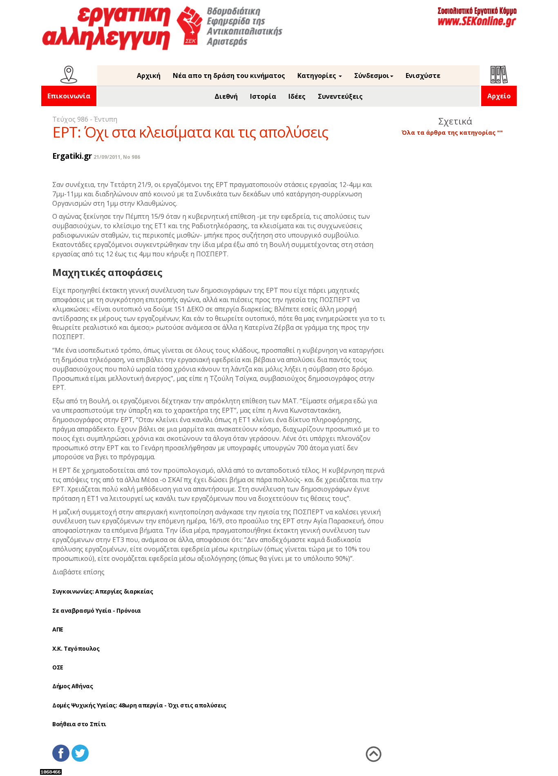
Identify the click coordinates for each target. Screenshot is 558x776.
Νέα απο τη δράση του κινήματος (229, 75)
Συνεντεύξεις (340, 96)
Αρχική (149, 75)
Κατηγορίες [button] (317, 75)
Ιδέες (297, 96)
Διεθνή (226, 96)
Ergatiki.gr (72, 155)
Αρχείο (499, 95)
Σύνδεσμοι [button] (371, 75)
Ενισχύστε (423, 75)
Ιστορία (263, 96)
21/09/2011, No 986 (117, 156)
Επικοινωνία (68, 95)
